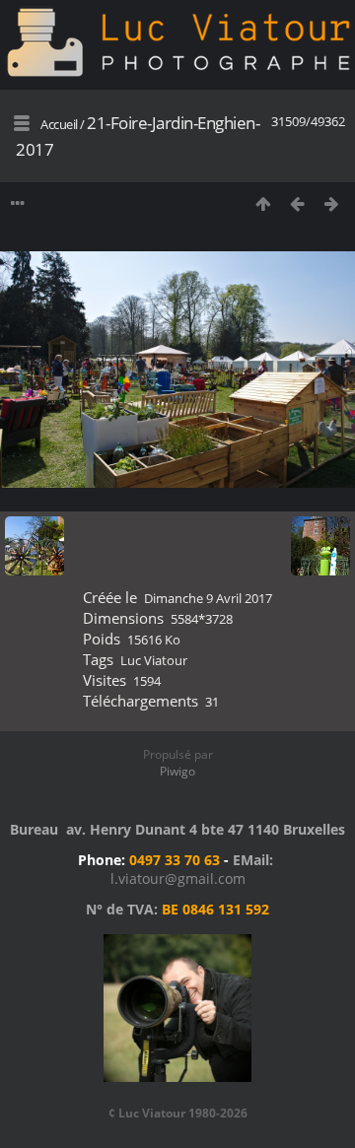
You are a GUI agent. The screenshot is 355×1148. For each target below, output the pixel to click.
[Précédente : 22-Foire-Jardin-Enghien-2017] (297, 203)
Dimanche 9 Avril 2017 (208, 598)
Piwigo (177, 771)
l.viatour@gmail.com (178, 878)
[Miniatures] (263, 203)
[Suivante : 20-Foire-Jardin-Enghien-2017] (332, 203)
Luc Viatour (153, 660)
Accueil (59, 124)
